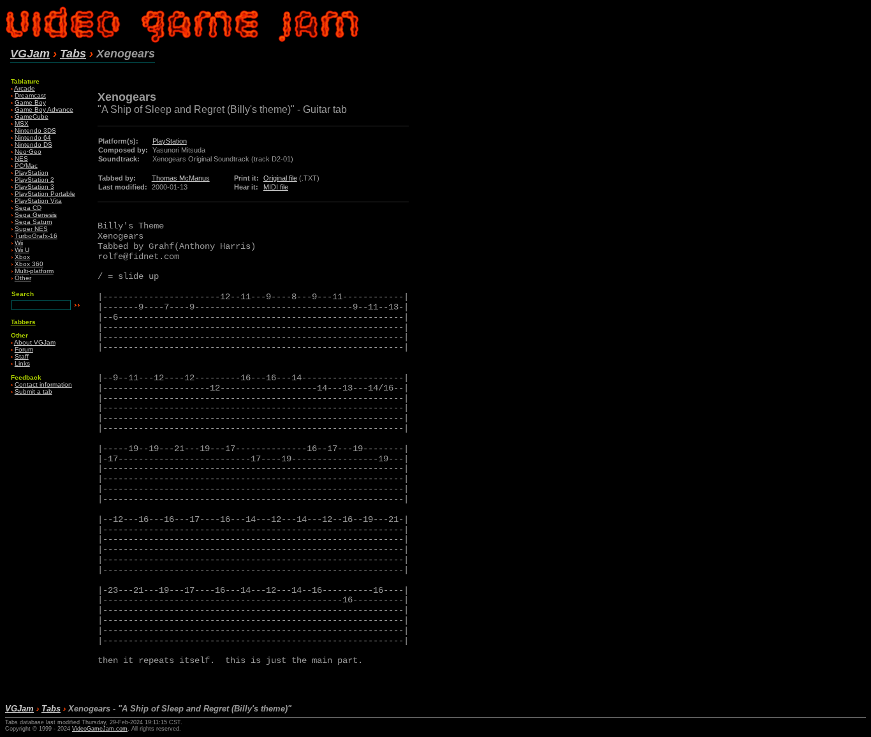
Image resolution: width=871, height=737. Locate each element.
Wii (19, 242)
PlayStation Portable (45, 193)
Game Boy (30, 102)
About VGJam (34, 342)
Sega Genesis (36, 214)
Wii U (22, 249)
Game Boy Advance (44, 109)
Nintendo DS (33, 144)
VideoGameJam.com (100, 729)
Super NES (31, 228)
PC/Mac (26, 165)
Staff (22, 356)
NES (21, 158)
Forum (24, 349)
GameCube (31, 116)
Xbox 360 (29, 263)
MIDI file (275, 187)
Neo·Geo (28, 151)
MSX (22, 123)
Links (22, 363)
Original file (280, 178)
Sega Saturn (33, 221)
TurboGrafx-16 (36, 235)
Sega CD (28, 207)
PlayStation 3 (34, 186)
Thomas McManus (181, 178)
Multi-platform (34, 270)
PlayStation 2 (34, 179)
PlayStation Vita (38, 200)
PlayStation (31, 172)
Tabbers (23, 321)
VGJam (30, 53)
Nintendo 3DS (35, 130)
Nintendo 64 (33, 137)
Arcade (24, 88)
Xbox (22, 256)
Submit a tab (33, 391)
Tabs (73, 53)
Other (23, 277)
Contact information (43, 384)
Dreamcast (30, 95)
